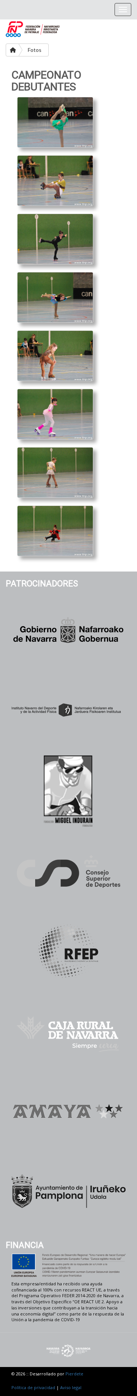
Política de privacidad (33, 1387)
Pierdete (74, 1374)
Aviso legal (70, 1387)
